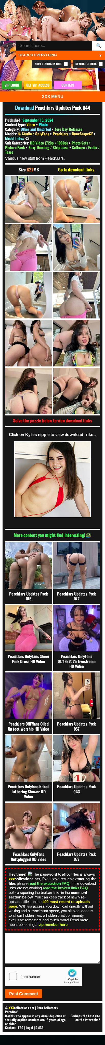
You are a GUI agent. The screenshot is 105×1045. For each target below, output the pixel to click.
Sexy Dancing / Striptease (49, 147)
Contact (10, 1027)
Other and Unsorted (36, 129)
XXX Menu (52, 96)
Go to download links (76, 169)
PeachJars (61, 133)
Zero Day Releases (68, 129)
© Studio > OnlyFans (34, 133)
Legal (29, 1027)
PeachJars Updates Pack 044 (62, 107)
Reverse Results (86, 64)
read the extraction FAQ (48, 883)
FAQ (20, 1027)
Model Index (14, 138)
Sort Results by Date (48, 64)
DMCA (39, 1027)
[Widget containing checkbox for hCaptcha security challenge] (43, 976)
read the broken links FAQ (65, 888)
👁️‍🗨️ (27, 138)
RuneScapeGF (83, 133)
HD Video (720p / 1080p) (49, 143)
